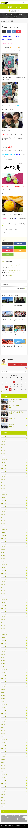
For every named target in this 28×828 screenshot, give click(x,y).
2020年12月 (4, 634)
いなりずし (3, 817)
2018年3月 (3, 730)
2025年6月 (3, 476)
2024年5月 (3, 514)
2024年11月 (4, 497)
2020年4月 (3, 657)
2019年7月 (3, 684)
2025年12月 (4, 459)
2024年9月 (3, 503)
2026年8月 (3, 436)
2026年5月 (3, 444)
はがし (19, 817)
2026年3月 (3, 450)
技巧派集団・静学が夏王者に (14, 270)
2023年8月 (3, 541)
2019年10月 (4, 675)
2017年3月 (3, 765)
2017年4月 (3, 762)
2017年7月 (3, 754)
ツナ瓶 (23, 819)
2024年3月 (3, 520)
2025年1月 (3, 491)
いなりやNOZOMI (9, 817)
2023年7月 (3, 544)
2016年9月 (3, 783)
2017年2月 (3, 768)
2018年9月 (3, 713)
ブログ (4, 261)
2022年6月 (3, 581)
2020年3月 (3, 660)
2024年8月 (3, 506)
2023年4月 (3, 552)
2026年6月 (3, 441)
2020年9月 (3, 643)
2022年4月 (3, 587)
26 (10, 389)
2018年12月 (4, 704)
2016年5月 (3, 794)
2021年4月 (3, 622)
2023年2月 (3, 558)
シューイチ (13, 815)
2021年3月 (3, 625)
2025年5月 (3, 479)
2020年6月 (3, 651)
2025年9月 (3, 468)
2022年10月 (4, 570)
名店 (22, 817)
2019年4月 (3, 692)
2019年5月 (3, 689)
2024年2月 (3, 523)
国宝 (25, 820)
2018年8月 (3, 716)
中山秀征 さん (20, 815)
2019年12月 (4, 669)
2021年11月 (4, 602)
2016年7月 (3, 789)
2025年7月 (3, 474)
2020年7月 (3, 649)
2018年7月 (3, 719)
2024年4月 (3, 517)
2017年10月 (4, 745)
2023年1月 (3, 561)
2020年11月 (4, 637)
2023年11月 (4, 532)
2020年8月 (3, 646)
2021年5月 (3, 619)
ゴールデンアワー (10, 819)
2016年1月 (3, 806)
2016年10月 (4, 780)
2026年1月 (3, 456)
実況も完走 (5, 284)
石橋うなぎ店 (21, 820)
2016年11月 (4, 777)
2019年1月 (3, 701)
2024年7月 (3, 509)
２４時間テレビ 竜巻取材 (14, 265)
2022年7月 (3, 579)
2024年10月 (4, 500)
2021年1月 (3, 631)
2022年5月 (3, 584)
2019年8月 (3, 681)
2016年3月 (3, 800)
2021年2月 (3, 628)
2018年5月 (3, 724)
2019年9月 (3, 678)
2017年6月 (3, 757)
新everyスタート (12, 272)
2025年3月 (3, 485)
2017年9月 (3, 748)
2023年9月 (3, 538)
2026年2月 (3, 453)
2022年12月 (4, 564)
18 (6, 387)
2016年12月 (4, 774)
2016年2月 (3, 803)
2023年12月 (4, 529)
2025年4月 (3, 482)
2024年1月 (3, 526)
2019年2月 (3, 698)
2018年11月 (4, 707)
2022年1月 (3, 596)
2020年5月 (3, 654)
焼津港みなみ (8, 820)
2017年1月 (3, 771)
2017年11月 (4, 742)
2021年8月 (3, 611)
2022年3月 (3, 590)
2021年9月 (3, 608)
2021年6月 (3, 616)
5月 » (5, 391)
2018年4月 (3, 727)
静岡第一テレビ (8, 815)
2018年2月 (3, 733)
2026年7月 (3, 439)
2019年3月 (3, 695)
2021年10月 (4, 605)
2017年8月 (3, 751)
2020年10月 (4, 640)
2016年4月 (3, 797)
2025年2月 (3, 488)
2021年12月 (4, 599)
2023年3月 (3, 555)
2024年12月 (4, 494)
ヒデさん (2, 820)
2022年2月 (3, 593)
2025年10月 (4, 465)
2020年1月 (3, 666)
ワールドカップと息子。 (13, 267)
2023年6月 (3, 546)
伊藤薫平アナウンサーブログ (14, 14)
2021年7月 (3, 614)
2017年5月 (3, 759)
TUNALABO (3, 819)
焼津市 (25, 815)
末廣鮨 (15, 817)
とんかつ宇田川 (14, 820)
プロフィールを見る (18, 364)
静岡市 (15, 819)
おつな (19, 819)
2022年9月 (3, 573)
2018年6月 (3, 721)
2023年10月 (4, 535)
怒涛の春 (10, 275)
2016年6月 (3, 792)
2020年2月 (3, 663)
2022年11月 (4, 567)
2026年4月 (3, 447)
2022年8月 (3, 576)
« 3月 (2, 391)
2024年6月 (3, 511)
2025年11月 (4, 462)
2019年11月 (4, 672)
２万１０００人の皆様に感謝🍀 (18, 288)
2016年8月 (3, 786)
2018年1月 (3, 736)
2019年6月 (3, 686)
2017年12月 (4, 739)
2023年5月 (3, 549)
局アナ (2, 815)
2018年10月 (4, 710)
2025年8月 (3, 471)
